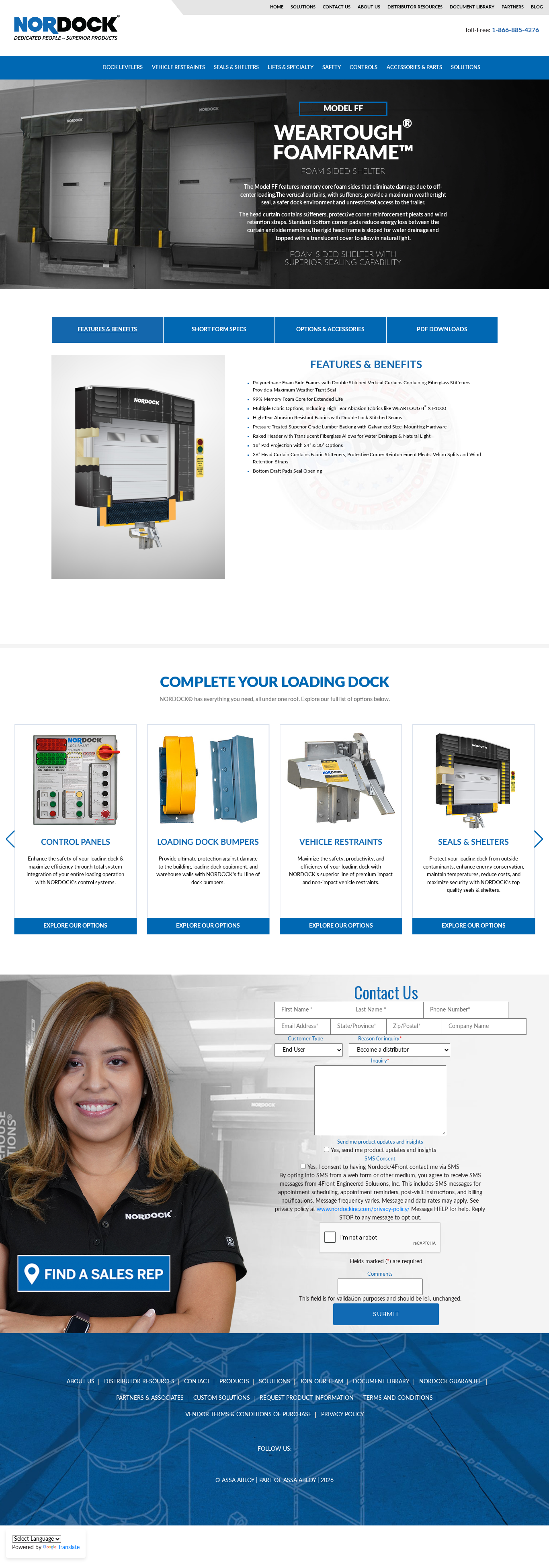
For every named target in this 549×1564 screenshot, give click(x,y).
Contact (197, 1382)
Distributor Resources (414, 7)
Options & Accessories (330, 329)
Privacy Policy (342, 1414)
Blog (537, 7)
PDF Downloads (442, 329)
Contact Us (336, 7)
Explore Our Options (75, 926)
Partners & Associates (150, 1398)
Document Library (472, 7)
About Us (369, 7)
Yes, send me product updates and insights (383, 1150)
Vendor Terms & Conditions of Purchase (248, 1414)
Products (234, 1382)
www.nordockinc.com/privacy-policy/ (363, 1209)
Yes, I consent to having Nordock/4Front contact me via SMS (383, 1167)
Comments (380, 1274)
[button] (539, 839)
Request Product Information (307, 1398)
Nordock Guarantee (450, 1382)
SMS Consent (380, 1159)
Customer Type (305, 1039)
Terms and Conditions (398, 1398)
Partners (513, 7)
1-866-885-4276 (515, 30)
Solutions (303, 7)
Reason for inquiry (380, 1039)
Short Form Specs (219, 329)
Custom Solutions (221, 1398)
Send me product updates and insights (380, 1142)
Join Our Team (321, 1382)
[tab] (107, 330)
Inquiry (380, 1061)
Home (276, 7)
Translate (69, 1547)
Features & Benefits (107, 329)
